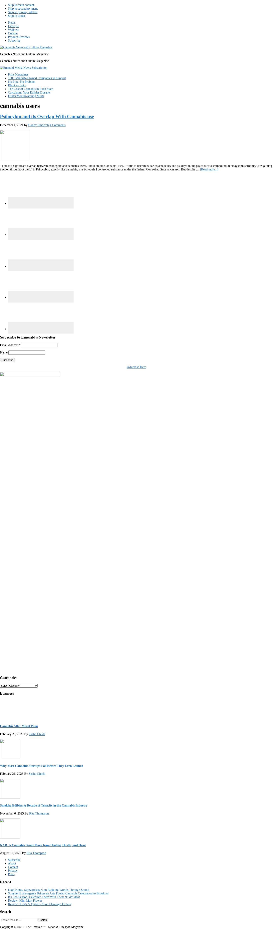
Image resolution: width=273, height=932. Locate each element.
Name (4, 352)
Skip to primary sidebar (22, 12)
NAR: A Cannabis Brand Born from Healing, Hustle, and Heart (43, 845)
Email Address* (10, 345)
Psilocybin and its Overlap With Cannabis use (47, 116)
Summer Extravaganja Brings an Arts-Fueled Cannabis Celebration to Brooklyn (58, 893)
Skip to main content (21, 5)
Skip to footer (16, 15)
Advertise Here (136, 367)
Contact (13, 867)
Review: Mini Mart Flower (25, 900)
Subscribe (14, 859)
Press (11, 874)
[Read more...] (209, 169)
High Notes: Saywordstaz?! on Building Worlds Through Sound (48, 889)
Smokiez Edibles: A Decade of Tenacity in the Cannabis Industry (43, 805)
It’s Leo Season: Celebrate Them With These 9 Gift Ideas (44, 897)
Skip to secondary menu (23, 8)
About (12, 863)
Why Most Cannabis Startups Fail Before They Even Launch (41, 766)
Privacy (13, 870)
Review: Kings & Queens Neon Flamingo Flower (39, 904)
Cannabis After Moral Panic (19, 726)
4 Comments (58, 125)
